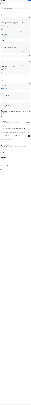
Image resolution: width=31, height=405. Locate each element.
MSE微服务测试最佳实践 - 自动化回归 (4, 165)
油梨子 (1, 150)
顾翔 (0, 140)
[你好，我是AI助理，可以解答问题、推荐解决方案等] (27, 2)
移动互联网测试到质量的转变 (3, 170)
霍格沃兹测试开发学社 (2, 126)
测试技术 (3, 113)
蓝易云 (1, 133)
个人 (30, 3)
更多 (0, 167)
